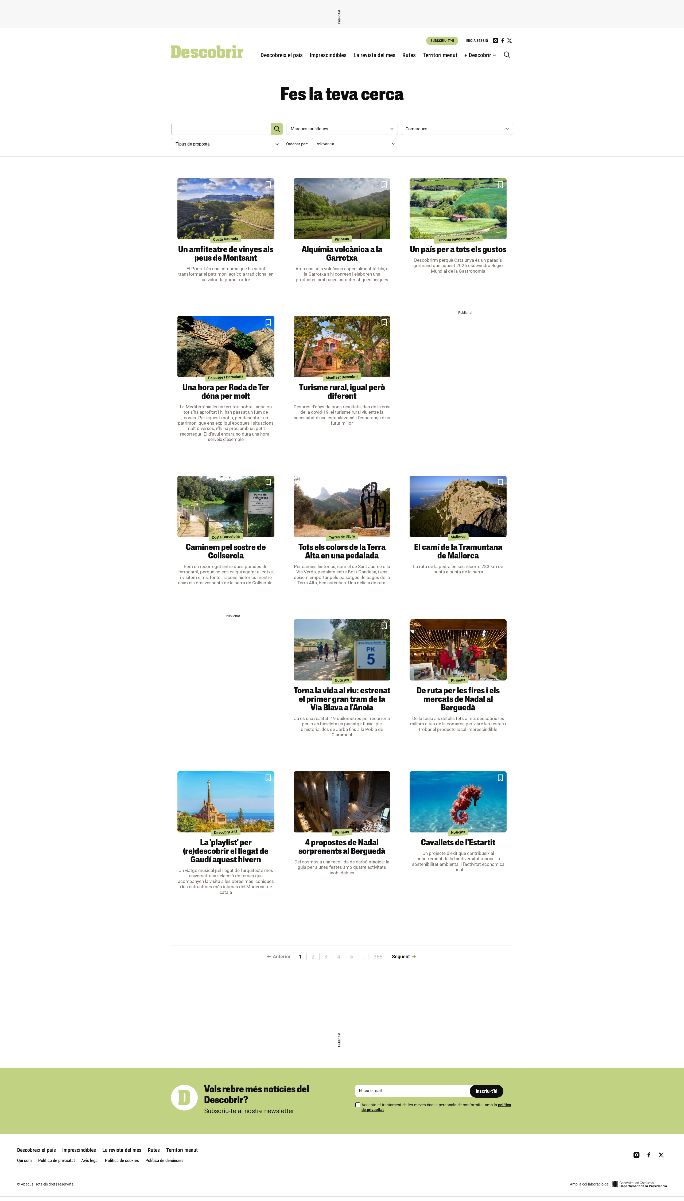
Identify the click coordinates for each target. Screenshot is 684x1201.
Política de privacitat (56, 1160)
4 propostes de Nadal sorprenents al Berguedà (341, 847)
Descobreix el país (282, 55)
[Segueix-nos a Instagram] (495, 40)
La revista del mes (374, 55)
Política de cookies (122, 1160)
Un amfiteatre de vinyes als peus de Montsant (225, 254)
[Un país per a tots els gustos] (458, 209)
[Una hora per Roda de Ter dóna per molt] (225, 346)
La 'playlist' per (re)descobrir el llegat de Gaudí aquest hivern (226, 851)
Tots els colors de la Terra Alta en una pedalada (342, 552)
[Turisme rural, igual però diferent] (342, 346)
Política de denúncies (164, 1160)
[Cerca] (508, 55)
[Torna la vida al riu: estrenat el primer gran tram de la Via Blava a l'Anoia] (342, 650)
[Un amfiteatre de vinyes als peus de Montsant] (225, 209)
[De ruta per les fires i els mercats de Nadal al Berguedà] (458, 650)
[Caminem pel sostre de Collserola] (225, 506)
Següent (401, 956)
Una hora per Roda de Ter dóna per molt (225, 392)
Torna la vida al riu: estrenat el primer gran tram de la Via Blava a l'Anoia (342, 700)
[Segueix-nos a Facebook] (502, 40)
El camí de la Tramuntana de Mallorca (458, 552)
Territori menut (440, 55)
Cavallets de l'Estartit (458, 843)
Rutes (409, 55)
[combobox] (341, 129)
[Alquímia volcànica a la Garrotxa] (342, 209)
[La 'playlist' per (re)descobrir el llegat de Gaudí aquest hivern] (225, 802)
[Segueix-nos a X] (509, 40)
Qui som (24, 1160)
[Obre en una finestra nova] (639, 1184)
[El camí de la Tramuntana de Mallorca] (458, 506)
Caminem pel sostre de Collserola (226, 552)
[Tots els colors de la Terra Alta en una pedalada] (342, 506)
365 (378, 956)
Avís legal (90, 1160)
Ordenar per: (297, 144)
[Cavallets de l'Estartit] (458, 802)
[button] (268, 184)
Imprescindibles (328, 55)
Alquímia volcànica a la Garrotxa (342, 254)
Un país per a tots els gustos (458, 250)
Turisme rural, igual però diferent (342, 392)
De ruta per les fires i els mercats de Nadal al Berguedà (458, 700)
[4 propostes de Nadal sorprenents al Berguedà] (342, 802)
